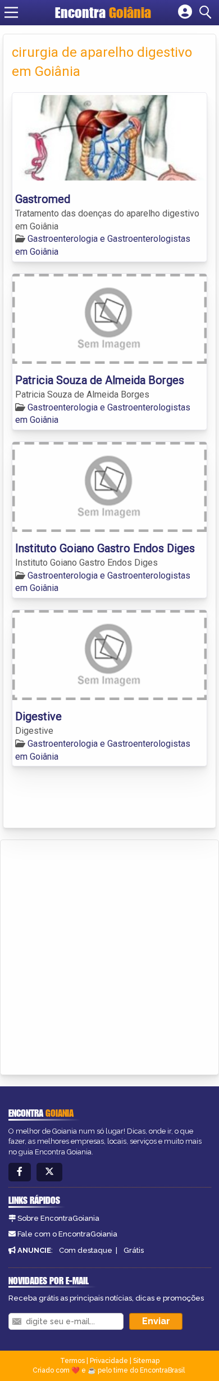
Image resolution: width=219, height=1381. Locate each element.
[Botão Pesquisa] (207, 12)
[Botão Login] (185, 12)
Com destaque (85, 1250)
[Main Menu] (11, 12)
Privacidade (109, 1361)
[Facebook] (19, 1172)
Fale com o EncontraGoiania (67, 1234)
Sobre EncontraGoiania (58, 1218)
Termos (72, 1361)
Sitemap (146, 1361)
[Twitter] (49, 1172)
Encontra (103, 12)
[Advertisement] (109, 955)
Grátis (134, 1250)
